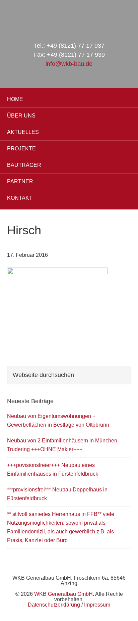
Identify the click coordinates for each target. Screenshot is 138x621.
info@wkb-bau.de (69, 63)
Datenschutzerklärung (54, 605)
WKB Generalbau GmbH (69, 17)
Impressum (97, 605)
